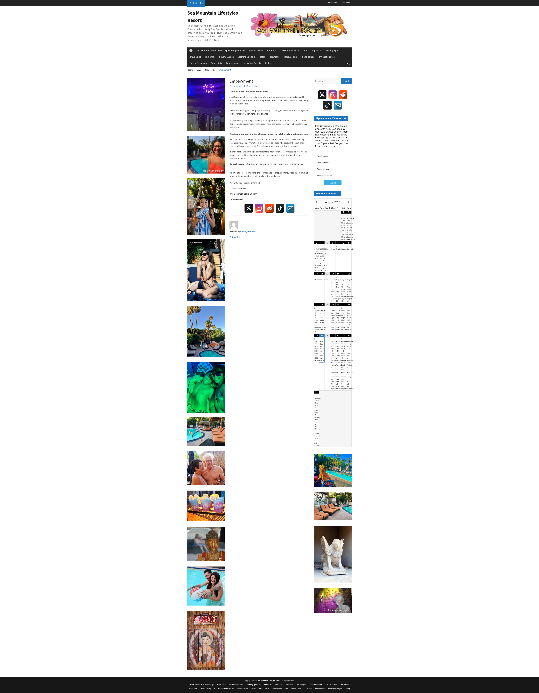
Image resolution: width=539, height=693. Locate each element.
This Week (345, 2)
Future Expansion (198, 63)
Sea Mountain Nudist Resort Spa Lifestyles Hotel (220, 50)
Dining (268, 63)
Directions (274, 57)
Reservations (290, 57)
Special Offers (332, 2)
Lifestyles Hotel (252, 86)
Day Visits (316, 50)
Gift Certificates (326, 57)
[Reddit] (269, 208)
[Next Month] (348, 202)
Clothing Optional (246, 57)
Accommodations (290, 50)
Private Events (226, 57)
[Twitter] (248, 208)
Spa (305, 50)
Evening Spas (332, 50)
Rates (262, 57)
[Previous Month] (316, 202)
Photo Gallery (307, 57)
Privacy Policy (242, 689)
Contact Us (216, 63)
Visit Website (235, 237)
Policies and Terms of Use (224, 689)
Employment (232, 63)
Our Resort (272, 50)
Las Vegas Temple (252, 63)
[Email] (290, 208)
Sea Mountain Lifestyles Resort (269, 680)
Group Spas (195, 57)
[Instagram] (259, 208)
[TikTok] (279, 208)
